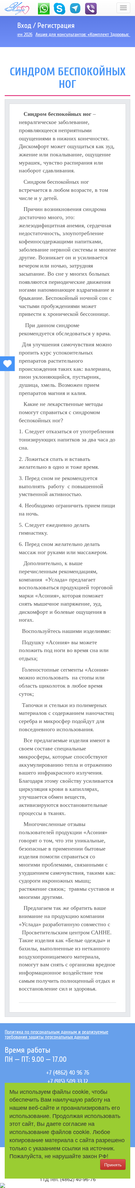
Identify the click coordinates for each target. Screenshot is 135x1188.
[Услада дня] (7, 363)
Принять (113, 1164)
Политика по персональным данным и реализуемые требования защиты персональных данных (56, 1034)
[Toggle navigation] (123, 8)
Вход (24, 25)
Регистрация (56, 25)
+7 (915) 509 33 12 (67, 1081)
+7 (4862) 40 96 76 (67, 1073)
